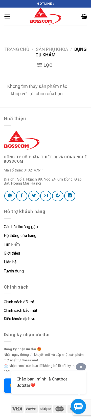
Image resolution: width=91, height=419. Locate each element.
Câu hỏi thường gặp (21, 226)
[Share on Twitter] (33, 196)
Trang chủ (16, 49)
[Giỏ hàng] (84, 16)
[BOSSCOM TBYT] (45, 16)
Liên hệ (10, 262)
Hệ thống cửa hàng (20, 235)
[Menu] (7, 16)
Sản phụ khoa (52, 49)
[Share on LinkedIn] (69, 196)
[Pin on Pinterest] (57, 196)
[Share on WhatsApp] (9, 196)
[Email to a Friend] (45, 196)
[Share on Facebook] (21, 196)
